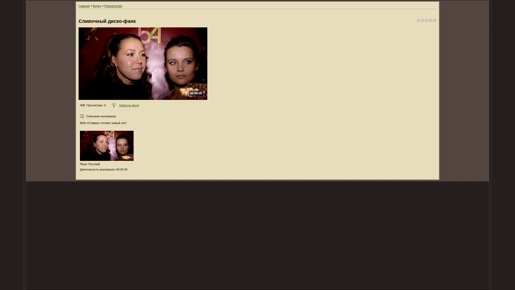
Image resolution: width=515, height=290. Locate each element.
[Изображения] (107, 146)
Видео (97, 6)
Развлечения (113, 6)
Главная (84, 6)
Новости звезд (129, 105)
